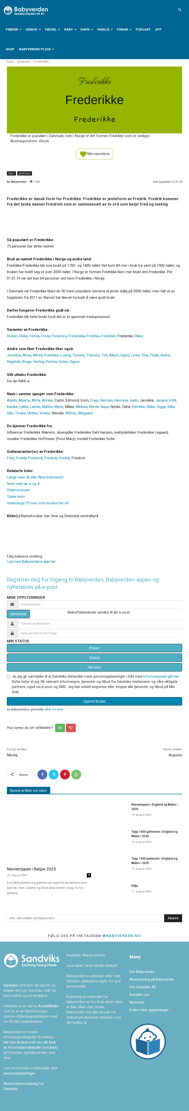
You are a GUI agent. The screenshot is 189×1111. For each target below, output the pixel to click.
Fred (10, 458)
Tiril (104, 355)
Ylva (145, 355)
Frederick (35, 458)
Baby (68, 29)
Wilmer (70, 413)
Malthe (47, 407)
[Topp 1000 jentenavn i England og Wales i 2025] (112, 865)
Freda (45, 336)
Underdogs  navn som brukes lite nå (37, 503)
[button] (180, 9)
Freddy (21, 458)
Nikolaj (12, 755)
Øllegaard (85, 413)
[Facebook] (42, 774)
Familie (103, 29)
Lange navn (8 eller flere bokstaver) (35, 477)
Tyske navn (16, 496)
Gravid (31, 29)
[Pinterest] (65, 774)
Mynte (94, 407)
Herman (106, 400)
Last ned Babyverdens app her (31, 561)
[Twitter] (54, 774)
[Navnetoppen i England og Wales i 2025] (112, 811)
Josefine (14, 355)
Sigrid (124, 355)
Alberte (24, 400)
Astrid (165, 355)
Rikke (139, 336)
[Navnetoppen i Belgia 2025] (49, 831)
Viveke (44, 413)
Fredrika (93, 336)
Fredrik (64, 458)
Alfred (38, 355)
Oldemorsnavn (18, 490)
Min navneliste (98, 154)
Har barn (94, 667)
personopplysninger (19, 1073)
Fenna (34, 336)
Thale (154, 355)
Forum (122, 29)
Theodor (93, 355)
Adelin (12, 400)
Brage (27, 361)
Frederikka (76, 336)
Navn (85, 29)
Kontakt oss (139, 994)
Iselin (134, 400)
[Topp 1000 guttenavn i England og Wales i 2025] (112, 838)
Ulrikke (32, 413)
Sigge (161, 407)
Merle (58, 407)
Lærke (35, 407)
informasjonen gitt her (161, 676)
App (158, 29)
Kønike (12, 407)
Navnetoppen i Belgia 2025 (31, 868)
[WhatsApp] (76, 774)
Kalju (134, 885)
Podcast (143, 29)
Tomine (79, 355)
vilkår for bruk (53, 709)
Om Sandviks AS (142, 987)
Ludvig (66, 355)
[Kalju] (112, 892)
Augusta (175, 755)
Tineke (20, 413)
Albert (114, 355)
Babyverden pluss (35, 49)
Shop (10, 49)
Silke (171, 407)
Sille (10, 413)
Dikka (23, 336)
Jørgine (162, 400)
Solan (63, 361)
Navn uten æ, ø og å (23, 483)
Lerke (135, 355)
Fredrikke (108, 336)
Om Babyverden (142, 972)
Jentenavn (24, 61)
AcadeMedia (48, 1006)
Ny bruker (137, 1002)
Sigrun (75, 361)
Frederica (59, 336)
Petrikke (138, 407)
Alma (27, 355)
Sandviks (10, 985)
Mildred (81, 407)
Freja (94, 400)
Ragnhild (13, 361)
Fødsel (51, 29)
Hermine (121, 400)
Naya (105, 407)
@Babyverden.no (121, 935)
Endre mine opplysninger (149, 1010)
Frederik (51, 458)
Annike (47, 400)
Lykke (23, 407)
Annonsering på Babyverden (151, 979)
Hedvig (38, 361)
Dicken (12, 336)
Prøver (12, 29)
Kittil (172, 400)
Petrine (51, 361)
